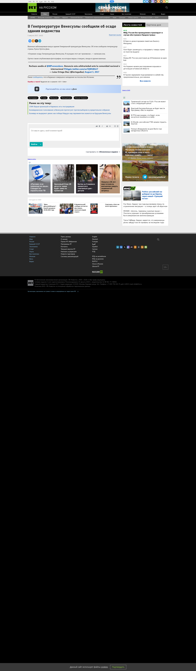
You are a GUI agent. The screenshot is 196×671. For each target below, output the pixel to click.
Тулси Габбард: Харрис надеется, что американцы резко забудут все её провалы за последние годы (143, 221)
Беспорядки (33, 98)
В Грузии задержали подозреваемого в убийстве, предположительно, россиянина (143, 75)
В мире (43, 98)
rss (164, 1)
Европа (56, 17)
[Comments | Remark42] (74, 139)
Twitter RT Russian (150, 1)
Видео (163, 14)
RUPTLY (95, 261)
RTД (112, 1)
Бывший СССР (70, 14)
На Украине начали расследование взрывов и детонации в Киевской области (142, 67)
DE (33, 1)
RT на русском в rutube (155, 1)
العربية (41, 1)
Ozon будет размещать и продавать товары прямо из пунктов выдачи (144, 50)
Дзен (74, 89)
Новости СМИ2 (126, 90)
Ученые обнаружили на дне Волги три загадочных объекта (146, 130)
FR (37, 1)
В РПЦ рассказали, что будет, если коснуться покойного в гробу (145, 116)
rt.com (49, 282)
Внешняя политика (45, 17)
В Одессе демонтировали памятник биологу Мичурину (141, 42)
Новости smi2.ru (32, 159)
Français (95, 241)
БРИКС (33, 17)
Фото (153, 14)
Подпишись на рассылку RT (167, 1)
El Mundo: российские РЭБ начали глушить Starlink (148, 123)
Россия (55, 14)
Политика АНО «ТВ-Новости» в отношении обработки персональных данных (62, 286)
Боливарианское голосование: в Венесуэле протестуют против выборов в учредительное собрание (69, 110)
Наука (112, 14)
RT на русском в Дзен (161, 1)
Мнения (143, 14)
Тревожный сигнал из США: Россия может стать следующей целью (148, 102)
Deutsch (95, 239)
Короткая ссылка (115, 35)
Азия (114, 17)
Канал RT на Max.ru (152, 1)
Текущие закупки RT (68, 249)
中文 (52, 1)
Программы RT (66, 244)
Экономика (88, 14)
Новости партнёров (68, 254)
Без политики (126, 14)
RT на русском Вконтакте (147, 1)
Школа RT (95, 266)
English (94, 236)
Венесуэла (54, 98)
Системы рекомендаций (69, 256)
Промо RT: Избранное (69, 241)
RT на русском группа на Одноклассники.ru (158, 1)
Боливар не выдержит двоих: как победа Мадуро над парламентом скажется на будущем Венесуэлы (70, 113)
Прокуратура (66, 98)
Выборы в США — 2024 (149, 17)
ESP (45, 1)
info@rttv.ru (138, 284)
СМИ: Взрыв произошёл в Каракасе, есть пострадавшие (51, 106)
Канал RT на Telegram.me (144, 1)
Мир (45, 14)
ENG (30, 1)
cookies (104, 667)
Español (95, 246)
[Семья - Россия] (112, 7)
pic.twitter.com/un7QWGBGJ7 (83, 69)
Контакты (64, 246)
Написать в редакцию (68, 251)
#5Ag (66, 69)
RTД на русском (98, 259)
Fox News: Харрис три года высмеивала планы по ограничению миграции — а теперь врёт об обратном (145, 205)
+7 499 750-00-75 (113, 284)
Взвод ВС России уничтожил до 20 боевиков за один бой (145, 59)
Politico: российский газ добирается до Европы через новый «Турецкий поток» (152, 195)
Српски (94, 249)
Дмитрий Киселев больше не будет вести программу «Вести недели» (148, 109)
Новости (34, 14)
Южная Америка (81, 98)
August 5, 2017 (92, 72)
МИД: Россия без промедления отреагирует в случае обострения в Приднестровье (143, 33)
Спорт (102, 14)
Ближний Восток (76, 17)
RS (49, 1)
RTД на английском (99, 256)
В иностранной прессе (130, 188)
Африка (65, 17)
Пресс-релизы (66, 236)
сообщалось (38, 77)
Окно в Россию (97, 264)
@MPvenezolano (55, 66)
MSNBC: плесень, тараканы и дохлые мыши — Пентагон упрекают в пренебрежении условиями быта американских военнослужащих (143, 213)
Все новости (145, 81)
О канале (64, 239)
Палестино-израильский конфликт (97, 17)
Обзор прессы (133, 17)
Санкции (122, 17)
